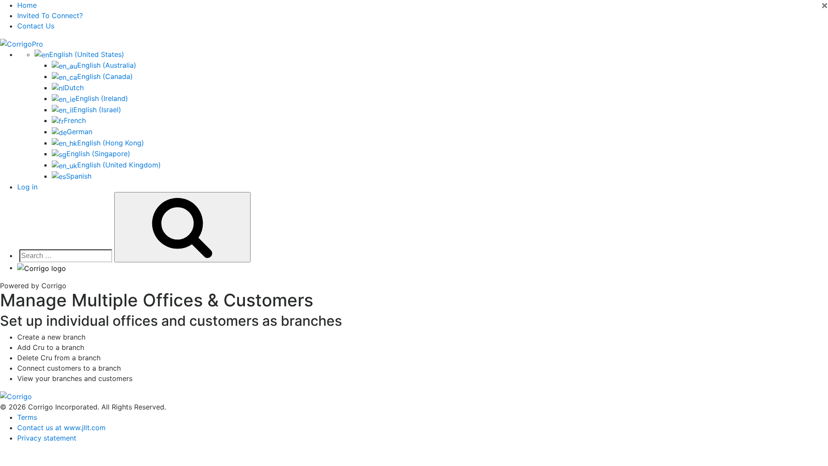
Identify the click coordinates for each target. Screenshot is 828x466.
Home (27, 5)
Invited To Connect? (50, 15)
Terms (27, 417)
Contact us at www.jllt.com (61, 427)
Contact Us (35, 26)
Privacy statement (46, 438)
